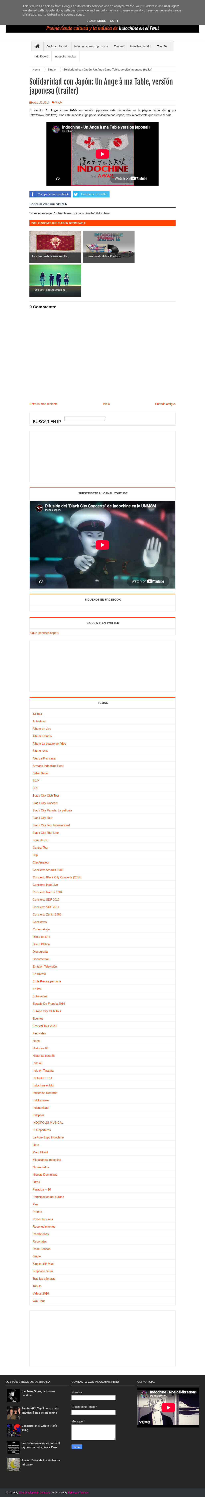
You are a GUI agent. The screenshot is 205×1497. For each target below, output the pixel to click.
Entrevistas (40, 996)
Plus (35, 1204)
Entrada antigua (165, 404)
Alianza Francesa (44, 758)
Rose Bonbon (41, 1249)
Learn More (96, 21)
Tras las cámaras (44, 1278)
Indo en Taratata (43, 1070)
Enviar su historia (57, 46)
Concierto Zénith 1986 (47, 914)
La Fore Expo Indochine (48, 1137)
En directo (39, 974)
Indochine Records (45, 1092)
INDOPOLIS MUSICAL (48, 1122)
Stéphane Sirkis (43, 1271)
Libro (36, 1145)
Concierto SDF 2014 (46, 907)
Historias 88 (40, 1048)
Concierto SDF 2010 (46, 899)
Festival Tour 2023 (44, 1026)
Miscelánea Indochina (47, 1159)
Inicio (106, 404)
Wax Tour (39, 1301)
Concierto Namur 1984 (47, 892)
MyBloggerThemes (78, 1492)
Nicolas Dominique (45, 1174)
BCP (36, 780)
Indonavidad (40, 1107)
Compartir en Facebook (53, 194)
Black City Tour (42, 818)
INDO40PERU (42, 1078)
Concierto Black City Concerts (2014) (57, 877)
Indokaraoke (41, 1100)
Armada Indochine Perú (48, 765)
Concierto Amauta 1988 (48, 870)
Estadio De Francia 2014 (49, 1003)
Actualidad (39, 721)
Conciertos (40, 922)
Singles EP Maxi (43, 1263)
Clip (35, 855)
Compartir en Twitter (94, 194)
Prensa (37, 1211)
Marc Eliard (40, 1152)
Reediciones (41, 1234)
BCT (36, 788)
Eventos (38, 1018)
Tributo (37, 1286)
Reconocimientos (44, 1226)
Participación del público (48, 1197)
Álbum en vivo (42, 728)
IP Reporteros (42, 1130)
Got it (115, 21)
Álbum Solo (40, 751)
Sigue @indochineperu (44, 633)
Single (58, 102)
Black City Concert (45, 803)
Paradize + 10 (42, 1189)
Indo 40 (37, 1063)
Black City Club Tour (46, 795)
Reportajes (40, 1241)
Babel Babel (40, 773)
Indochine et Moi (43, 1085)
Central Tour (40, 847)
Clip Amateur (41, 862)
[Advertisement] (60, 456)
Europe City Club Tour (47, 1011)
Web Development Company (34, 1492)
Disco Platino (41, 944)
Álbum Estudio (42, 736)
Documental (40, 959)
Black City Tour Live (46, 832)
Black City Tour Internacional (51, 825)
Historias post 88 (44, 1055)
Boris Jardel (40, 840)
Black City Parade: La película (52, 810)
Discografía (40, 951)
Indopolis (38, 1115)
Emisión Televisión (45, 966)
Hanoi (36, 1040)
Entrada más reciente (43, 404)
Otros (36, 1182)
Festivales (39, 1033)
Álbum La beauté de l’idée (49, 743)
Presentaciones (43, 1219)
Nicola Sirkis (41, 1167)
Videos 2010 (41, 1293)
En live (37, 988)
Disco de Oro (41, 936)
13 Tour (37, 713)
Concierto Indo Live (45, 884)
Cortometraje (41, 929)
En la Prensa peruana (47, 981)
